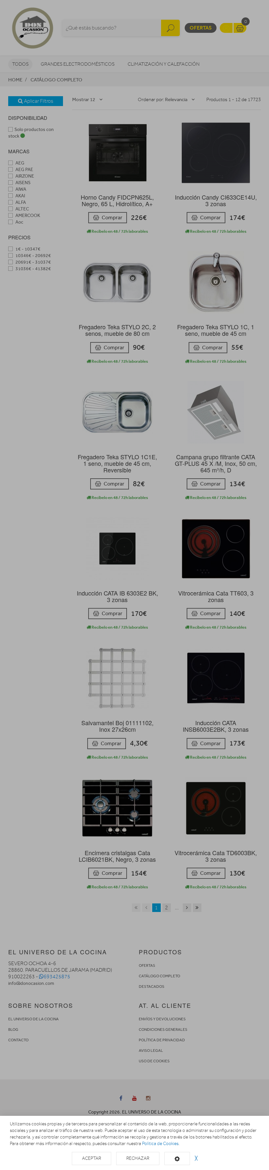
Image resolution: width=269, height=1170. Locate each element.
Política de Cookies (160, 1143)
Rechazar (137, 1158)
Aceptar (91, 1158)
